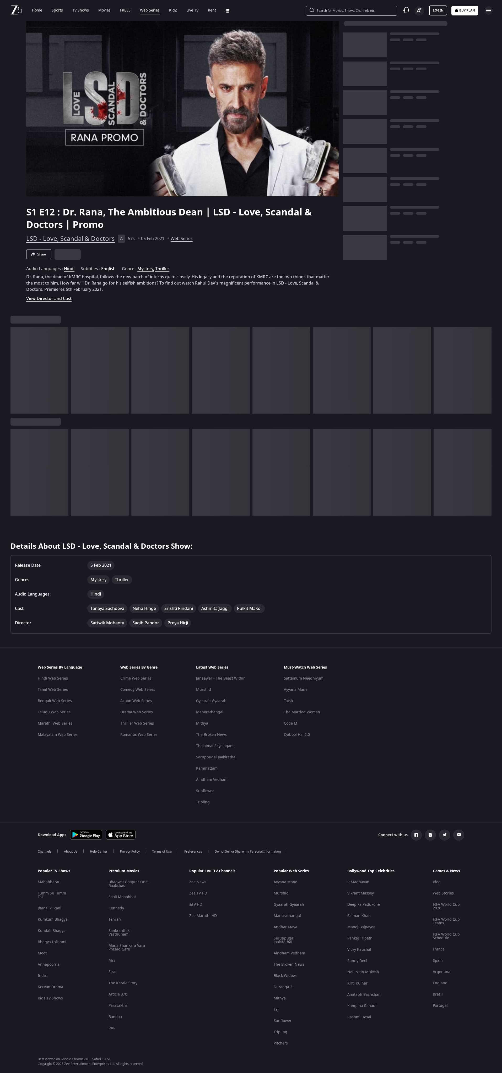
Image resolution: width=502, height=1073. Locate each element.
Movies (104, 10)
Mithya (202, 723)
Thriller (162, 269)
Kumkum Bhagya (53, 919)
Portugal (440, 1005)
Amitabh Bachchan (364, 994)
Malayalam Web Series (58, 734)
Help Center (98, 851)
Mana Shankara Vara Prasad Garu (127, 947)
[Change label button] (419, 11)
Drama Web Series (136, 712)
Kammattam (207, 768)
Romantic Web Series (139, 734)
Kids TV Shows (50, 998)
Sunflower (205, 791)
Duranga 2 (283, 987)
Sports (57, 10)
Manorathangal (209, 712)
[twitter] (444, 835)
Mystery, (145, 269)
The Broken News (211, 734)
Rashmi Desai (359, 1017)
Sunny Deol (357, 961)
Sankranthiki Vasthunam (120, 932)
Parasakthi (118, 1005)
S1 (32, 212)
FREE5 (125, 10)
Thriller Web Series (137, 723)
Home (37, 10)
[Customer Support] (406, 10)
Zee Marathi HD (203, 916)
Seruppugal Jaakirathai (216, 757)
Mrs (112, 960)
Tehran (115, 919)
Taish (288, 701)
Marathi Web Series (55, 723)
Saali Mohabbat (122, 897)
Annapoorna (49, 964)
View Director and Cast (49, 299)
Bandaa (115, 1017)
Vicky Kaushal (359, 949)
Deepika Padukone (363, 904)
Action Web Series (136, 701)
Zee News (197, 882)
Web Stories (443, 893)
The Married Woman (302, 712)
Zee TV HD (198, 893)
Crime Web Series (136, 678)
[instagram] (430, 835)
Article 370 (118, 994)
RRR (112, 1028)
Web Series (150, 10)
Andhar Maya (285, 927)
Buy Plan (467, 10)
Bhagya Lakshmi (52, 942)
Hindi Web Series (53, 678)
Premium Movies (124, 871)
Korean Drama (50, 987)
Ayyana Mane (295, 689)
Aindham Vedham (212, 779)
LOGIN (438, 10)
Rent (212, 10)
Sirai (112, 972)
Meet (42, 953)
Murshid (203, 689)
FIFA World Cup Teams (446, 921)
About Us (70, 851)
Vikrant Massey (360, 893)
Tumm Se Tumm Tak (52, 895)
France (439, 949)
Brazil (438, 994)
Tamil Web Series (53, 689)
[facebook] (416, 835)
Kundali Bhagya (52, 930)
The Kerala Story (123, 983)
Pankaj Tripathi (360, 938)
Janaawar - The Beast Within (221, 678)
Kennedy (116, 908)
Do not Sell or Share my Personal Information (248, 851)
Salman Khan (359, 916)
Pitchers (281, 1043)
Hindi (69, 269)
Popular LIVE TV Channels (212, 871)
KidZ (173, 10)
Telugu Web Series (54, 712)
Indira (43, 976)
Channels (44, 851)
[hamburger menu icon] (488, 10)
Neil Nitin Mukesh (363, 972)
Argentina (441, 972)
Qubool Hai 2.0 (297, 734)
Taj (276, 1009)
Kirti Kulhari (358, 983)
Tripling (203, 802)
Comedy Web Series (137, 689)
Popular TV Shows (54, 871)
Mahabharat (49, 882)
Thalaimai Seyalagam (215, 746)
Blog (437, 882)
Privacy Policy (130, 851)
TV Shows (80, 10)
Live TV (192, 10)
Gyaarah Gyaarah (211, 701)
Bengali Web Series (55, 701)
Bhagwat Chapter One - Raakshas (129, 883)
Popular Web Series (291, 871)
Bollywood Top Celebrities (371, 871)
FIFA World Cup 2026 (446, 906)
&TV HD (195, 904)
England (440, 983)
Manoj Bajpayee (361, 927)
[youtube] (458, 835)
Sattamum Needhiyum (303, 678)
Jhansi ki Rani (49, 908)
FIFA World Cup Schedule (446, 936)
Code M (290, 723)
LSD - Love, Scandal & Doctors (70, 238)
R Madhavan (358, 882)
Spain (438, 960)
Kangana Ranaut (362, 1006)
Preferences (193, 851)
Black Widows (286, 976)
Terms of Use (162, 851)
